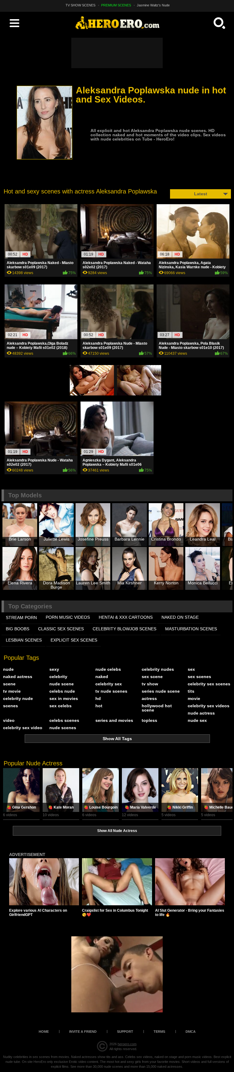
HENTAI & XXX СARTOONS (126, 617)
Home (44, 1031)
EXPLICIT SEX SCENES (74, 640)
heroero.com (127, 1044)
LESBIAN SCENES (24, 640)
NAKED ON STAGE (180, 617)
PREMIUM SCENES (116, 5)
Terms (159, 1031)
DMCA (191, 1031)
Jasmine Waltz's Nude (153, 5)
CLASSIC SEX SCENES (61, 628)
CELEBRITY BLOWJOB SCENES (124, 628)
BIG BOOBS (17, 628)
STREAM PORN (21, 617)
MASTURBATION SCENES (191, 628)
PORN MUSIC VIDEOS (68, 617)
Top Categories (30, 606)
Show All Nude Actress (117, 831)
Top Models (25, 495)
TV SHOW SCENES (80, 5)
